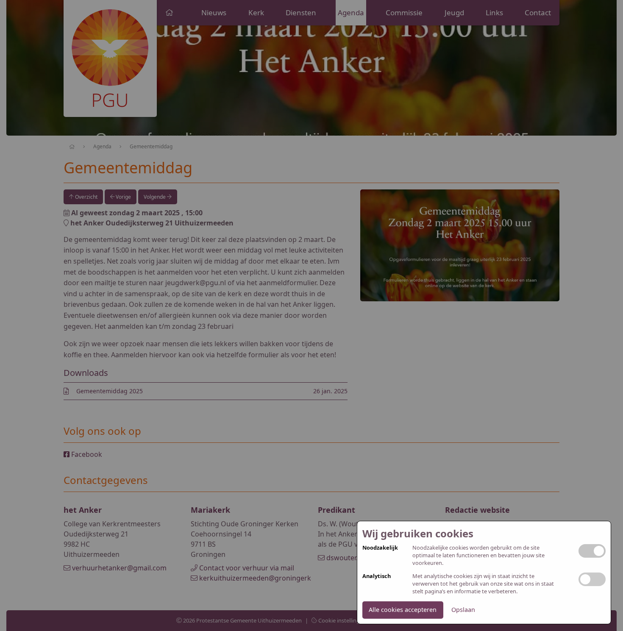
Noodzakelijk (380, 547)
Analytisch (376, 576)
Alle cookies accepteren (403, 610)
